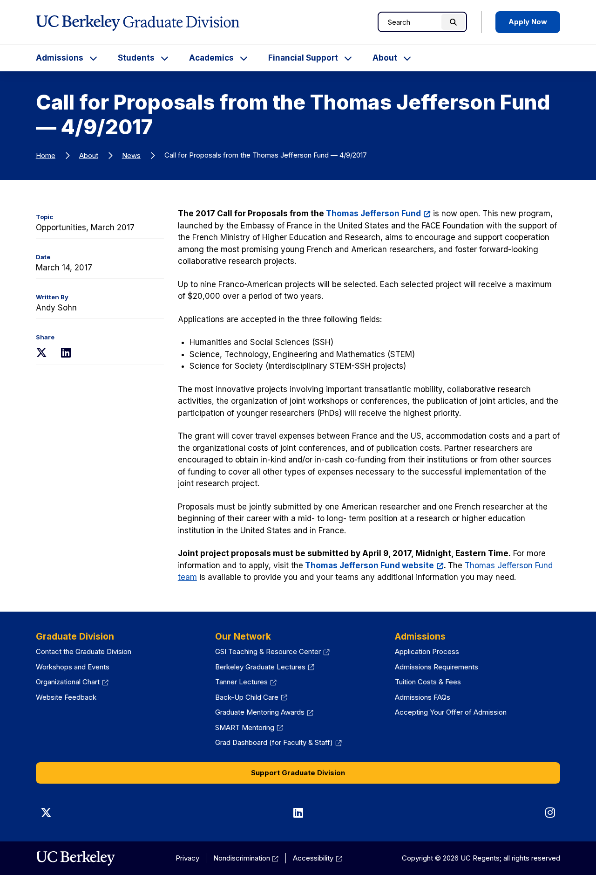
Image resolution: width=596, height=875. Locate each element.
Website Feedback (66, 697)
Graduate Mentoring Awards (264, 712)
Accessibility (317, 858)
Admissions (59, 57)
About (384, 57)
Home (45, 155)
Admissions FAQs (422, 697)
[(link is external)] (75, 858)
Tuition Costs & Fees (428, 681)
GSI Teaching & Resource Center (272, 651)
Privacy (187, 858)
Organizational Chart (72, 681)
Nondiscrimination (246, 858)
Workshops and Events (72, 666)
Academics (211, 57)
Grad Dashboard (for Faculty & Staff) (278, 742)
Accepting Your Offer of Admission (451, 712)
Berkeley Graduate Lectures (264, 666)
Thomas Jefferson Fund (378, 213)
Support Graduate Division (298, 772)
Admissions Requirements (436, 666)
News (131, 155)
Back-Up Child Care (251, 697)
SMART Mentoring (249, 727)
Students (136, 57)
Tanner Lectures (246, 681)
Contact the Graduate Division (83, 651)
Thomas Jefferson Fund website (374, 565)
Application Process (427, 651)
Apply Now (527, 21)
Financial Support (303, 57)
